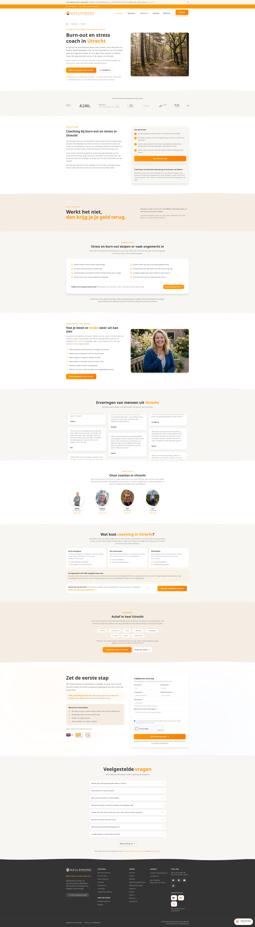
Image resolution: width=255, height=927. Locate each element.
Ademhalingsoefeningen (137, 882)
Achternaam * (165, 685)
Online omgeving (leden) (79, 895)
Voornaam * (138, 685)
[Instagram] (173, 886)
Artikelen (156, 13)
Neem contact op (126, 844)
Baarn (126, 636)
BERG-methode (79, 341)
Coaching (118, 13)
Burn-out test (102, 876)
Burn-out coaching (104, 873)
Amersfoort (116, 631)
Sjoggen (100, 904)
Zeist (127, 631)
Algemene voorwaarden (74, 923)
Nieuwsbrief (133, 901)
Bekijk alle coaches (141, 650)
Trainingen (101, 889)
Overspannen (102, 885)
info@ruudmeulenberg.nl (158, 873)
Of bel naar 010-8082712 (182, 16)
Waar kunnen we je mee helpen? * (145, 709)
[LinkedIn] (179, 880)
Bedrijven (131, 13)
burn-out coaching (128, 851)
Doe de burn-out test (172, 287)
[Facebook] (173, 880)
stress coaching (140, 851)
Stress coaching (103, 879)
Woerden (139, 631)
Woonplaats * (138, 700)
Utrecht (103, 631)
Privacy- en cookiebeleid (92, 923)
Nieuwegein (153, 631)
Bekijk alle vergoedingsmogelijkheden (81, 590)
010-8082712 (106, 70)
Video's (131, 895)
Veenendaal (139, 636)
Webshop (166, 13)
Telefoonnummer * (166, 692)
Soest (116, 636)
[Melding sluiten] (188, 2)
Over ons (143, 13)
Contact (131, 876)
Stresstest (101, 882)
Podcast (131, 892)
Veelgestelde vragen (136, 885)
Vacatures (132, 889)
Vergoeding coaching (105, 892)
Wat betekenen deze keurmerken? (178, 910)
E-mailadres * (138, 692)
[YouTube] (184, 880)
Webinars (132, 898)
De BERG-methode (104, 901)
